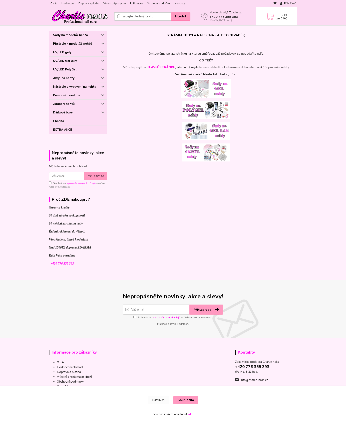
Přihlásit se (95, 176)
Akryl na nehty (63, 78)
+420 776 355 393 (224, 17)
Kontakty (180, 3)
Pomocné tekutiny (66, 95)
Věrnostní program (114, 3)
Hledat (180, 16)
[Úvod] (80, 16)
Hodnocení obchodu (70, 367)
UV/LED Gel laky (65, 61)
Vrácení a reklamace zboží (74, 377)
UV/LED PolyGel (64, 69)
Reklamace (136, 3)
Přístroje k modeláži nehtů (72, 44)
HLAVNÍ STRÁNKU (161, 67)
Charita (58, 121)
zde (190, 414)
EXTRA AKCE (62, 130)
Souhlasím (186, 400)
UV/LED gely (62, 52)
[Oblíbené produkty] (275, 3)
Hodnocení (67, 3)
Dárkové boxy (63, 112)
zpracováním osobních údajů (81, 183)
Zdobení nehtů (64, 104)
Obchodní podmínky (159, 3)
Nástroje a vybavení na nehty (74, 87)
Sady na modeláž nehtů (70, 35)
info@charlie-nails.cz (254, 380)
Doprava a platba (88, 3)
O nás (53, 3)
